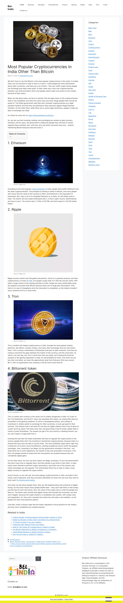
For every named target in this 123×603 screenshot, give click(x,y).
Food (90, 70)
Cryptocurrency (15, 539)
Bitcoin (12, 541)
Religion (91, 136)
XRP (30, 281)
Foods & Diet (93, 74)
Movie (90, 119)
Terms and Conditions (56, 599)
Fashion (91, 61)
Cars (90, 41)
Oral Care (92, 129)
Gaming (73, 5)
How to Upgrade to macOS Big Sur (21, 546)
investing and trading (26, 480)
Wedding (91, 162)
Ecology (91, 51)
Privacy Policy (69, 599)
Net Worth (92, 126)
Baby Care (92, 28)
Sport (90, 142)
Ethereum (49, 541)
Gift (89, 83)
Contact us (23, 10)
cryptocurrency (31, 541)
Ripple (55, 541)
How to (91, 109)
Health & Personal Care (97, 96)
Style (90, 5)
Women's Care (94, 165)
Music (90, 122)
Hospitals (92, 106)
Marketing (92, 116)
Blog (90, 34)
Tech (97, 5)
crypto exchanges (38, 189)
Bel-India (11, 8)
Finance (64, 5)
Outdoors (92, 132)
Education (41, 5)
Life (89, 113)
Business (31, 5)
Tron (58, 541)
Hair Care (92, 90)
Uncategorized (94, 158)
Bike (90, 31)
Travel (105, 5)
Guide (90, 87)
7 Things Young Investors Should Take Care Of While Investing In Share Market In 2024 (38, 544)
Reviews (91, 139)
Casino (91, 44)
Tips (90, 152)
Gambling (92, 77)
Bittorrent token (20, 541)
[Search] (38, 558)
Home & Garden (94, 103)
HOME (22, 5)
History (91, 100)
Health (82, 5)
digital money (40, 541)
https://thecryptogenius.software (41, 115)
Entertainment (53, 5)
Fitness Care (93, 67)
